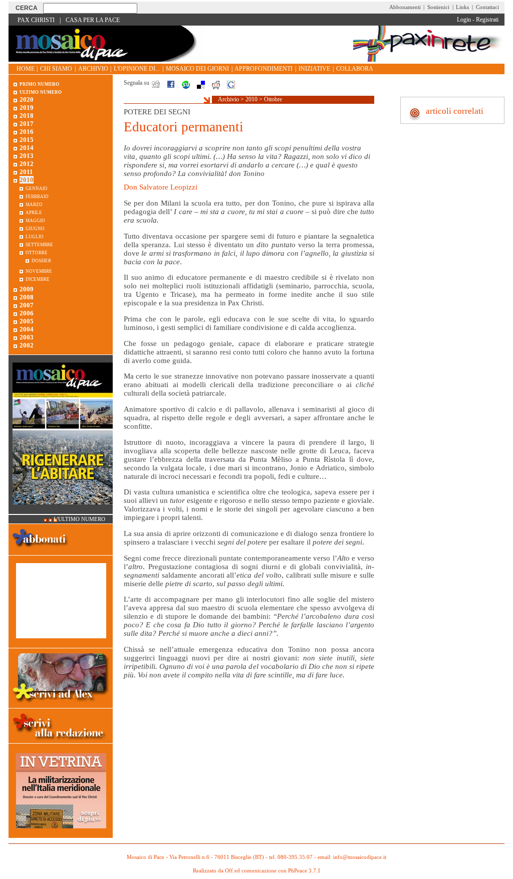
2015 (27, 139)
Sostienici (438, 7)
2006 (27, 313)
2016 (27, 131)
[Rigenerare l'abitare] (63, 509)
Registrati (487, 19)
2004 (27, 329)
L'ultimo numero (79, 519)
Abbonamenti (405, 7)
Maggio (35, 220)
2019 (27, 107)
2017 (27, 123)
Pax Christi (36, 20)
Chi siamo (56, 68)
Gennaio (37, 188)
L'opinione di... (137, 68)
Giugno (35, 228)
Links (462, 7)
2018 (27, 115)
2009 (27, 289)
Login (464, 19)
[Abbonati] (40, 551)
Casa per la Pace (93, 20)
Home (26, 68)
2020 (27, 99)
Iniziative (314, 68)
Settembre (39, 244)
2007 (27, 305)
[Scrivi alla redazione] (61, 741)
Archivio (93, 68)
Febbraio (37, 196)
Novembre (39, 270)
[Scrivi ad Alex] (61, 704)
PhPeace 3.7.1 (304, 870)
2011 (26, 171)
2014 (27, 147)
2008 (27, 297)
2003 (27, 337)
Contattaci (487, 7)
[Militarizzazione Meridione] (61, 833)
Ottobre (273, 99)
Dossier (41, 260)
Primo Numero (39, 83)
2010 (251, 99)
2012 (27, 163)
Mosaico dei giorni (197, 68)
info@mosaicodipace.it (359, 857)
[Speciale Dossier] (61, 643)
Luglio (35, 236)
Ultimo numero (41, 91)
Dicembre (38, 278)
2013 (27, 155)
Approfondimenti (263, 68)
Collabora (354, 68)
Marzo (34, 204)
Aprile (34, 212)
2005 (27, 321)
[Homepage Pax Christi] (106, 59)
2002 (27, 345)
